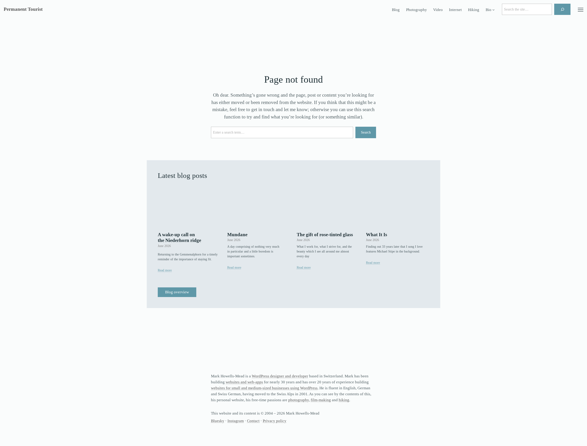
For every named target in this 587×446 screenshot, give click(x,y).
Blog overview (177, 292)
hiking (344, 400)
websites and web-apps (244, 382)
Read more (165, 270)
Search (366, 132)
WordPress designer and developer (280, 376)
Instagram (235, 421)
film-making (321, 400)
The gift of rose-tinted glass (325, 234)
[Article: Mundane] (259, 207)
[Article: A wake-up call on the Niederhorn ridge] (189, 207)
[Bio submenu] (493, 10)
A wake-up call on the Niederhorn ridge (179, 237)
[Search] (562, 9)
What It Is (376, 234)
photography (298, 400)
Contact (253, 421)
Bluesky (217, 421)
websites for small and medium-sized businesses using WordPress (264, 388)
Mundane (237, 234)
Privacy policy (274, 421)
